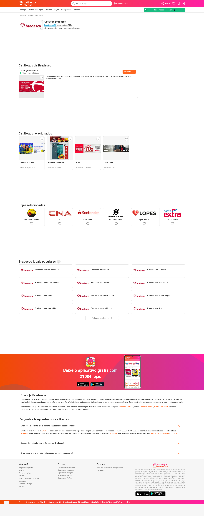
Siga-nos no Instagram (65, 473)
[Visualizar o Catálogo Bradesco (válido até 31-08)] (31, 86)
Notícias (21, 486)
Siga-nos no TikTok (65, 478)
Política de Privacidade (108, 502)
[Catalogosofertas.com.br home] (28, 4)
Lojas (56, 10)
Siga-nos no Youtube (65, 475)
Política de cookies (123, 502)
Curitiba (174, 433)
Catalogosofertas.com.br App (29, 478)
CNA (156, 407)
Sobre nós (22, 481)
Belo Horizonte (157, 433)
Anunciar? (22, 470)
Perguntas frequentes (26, 468)
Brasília (166, 433)
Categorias (66, 10)
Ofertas (48, 10)
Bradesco (31, 15)
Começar (23, 10)
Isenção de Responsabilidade (73, 502)
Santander (164, 407)
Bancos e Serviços (126, 407)
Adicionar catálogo (25, 484)
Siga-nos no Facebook (66, 470)
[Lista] (183, 3)
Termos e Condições (92, 502)
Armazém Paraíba (146, 407)
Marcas (21, 476)
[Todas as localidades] (59, 262)
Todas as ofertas (25, 473)
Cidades (76, 10)
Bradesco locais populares (37, 261)
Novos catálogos (36, 10)
